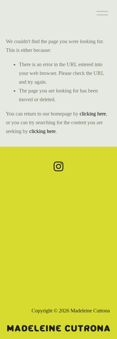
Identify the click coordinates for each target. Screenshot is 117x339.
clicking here (93, 113)
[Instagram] (58, 166)
